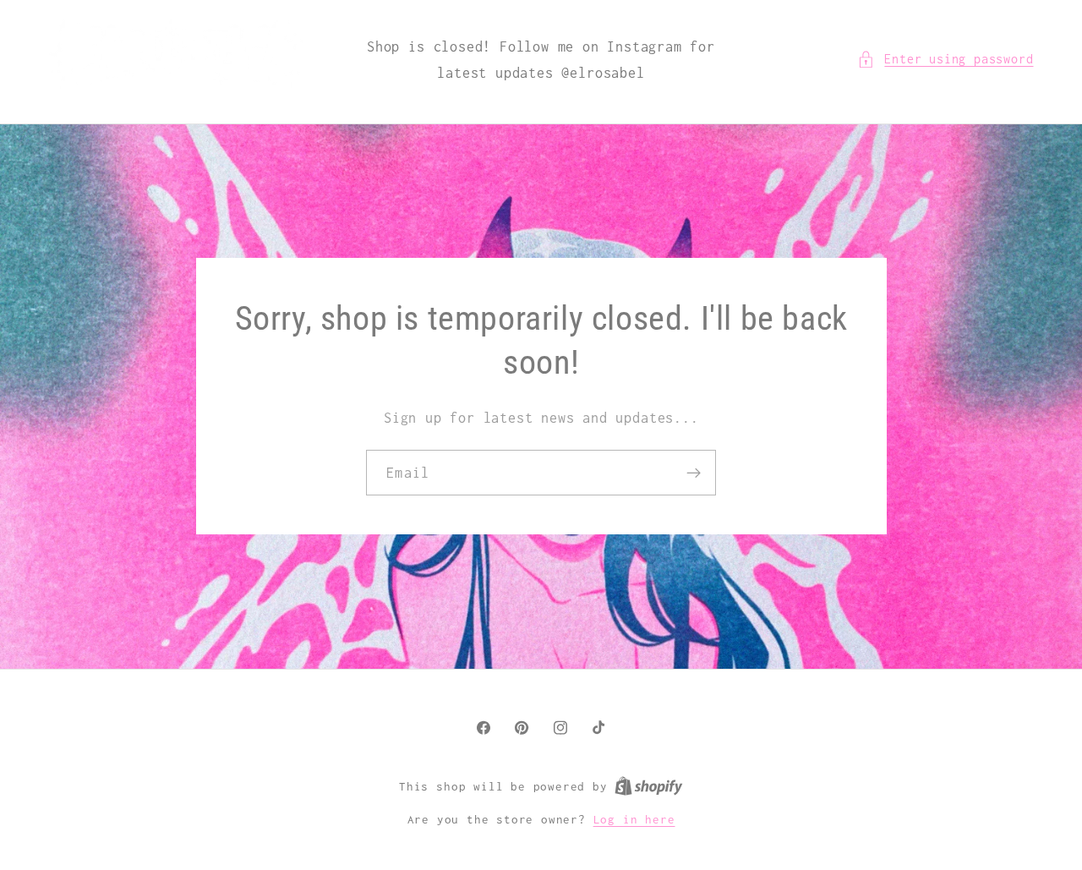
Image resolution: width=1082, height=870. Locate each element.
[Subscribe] (693, 472)
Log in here (634, 819)
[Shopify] (649, 786)
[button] (945, 58)
